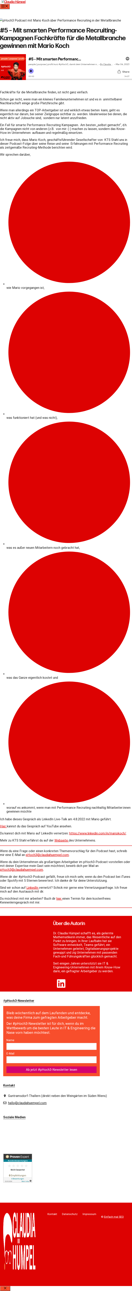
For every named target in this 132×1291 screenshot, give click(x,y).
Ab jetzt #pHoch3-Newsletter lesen (51, 1070)
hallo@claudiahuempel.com (27, 1103)
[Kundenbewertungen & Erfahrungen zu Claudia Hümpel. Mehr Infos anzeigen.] (17, 1181)
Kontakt (52, 1214)
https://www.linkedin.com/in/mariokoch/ (97, 833)
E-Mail (10, 1053)
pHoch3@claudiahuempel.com (47, 855)
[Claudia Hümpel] (14, 2)
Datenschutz (70, 1214)
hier (59, 898)
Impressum (89, 1214)
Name (10, 1040)
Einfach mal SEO (114, 1216)
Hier (3, 826)
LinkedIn (32, 888)
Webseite (61, 840)
